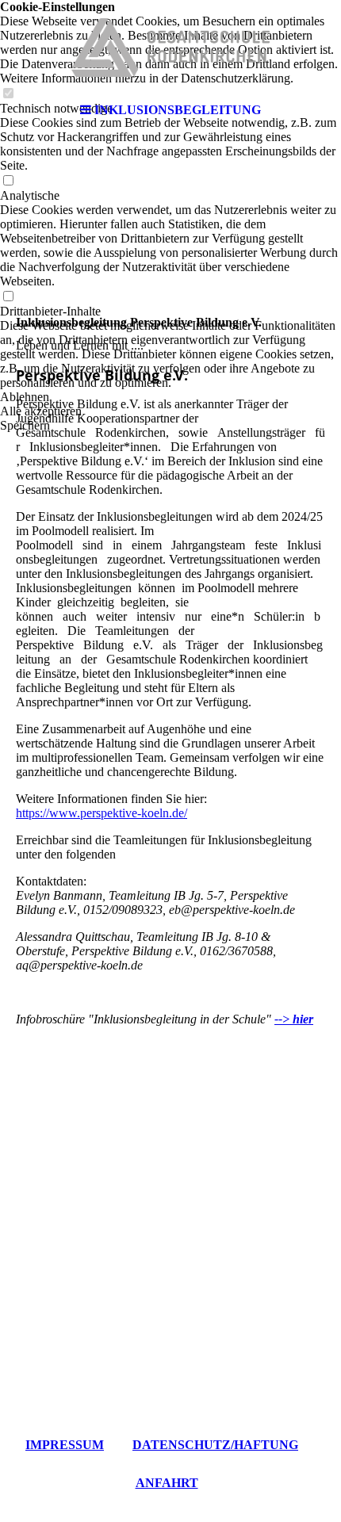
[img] (170, 47)
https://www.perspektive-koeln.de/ (101, 813)
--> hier (293, 1019)
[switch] (8, 181)
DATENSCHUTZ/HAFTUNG (215, 1444)
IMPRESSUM (64, 1444)
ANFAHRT (167, 1482)
